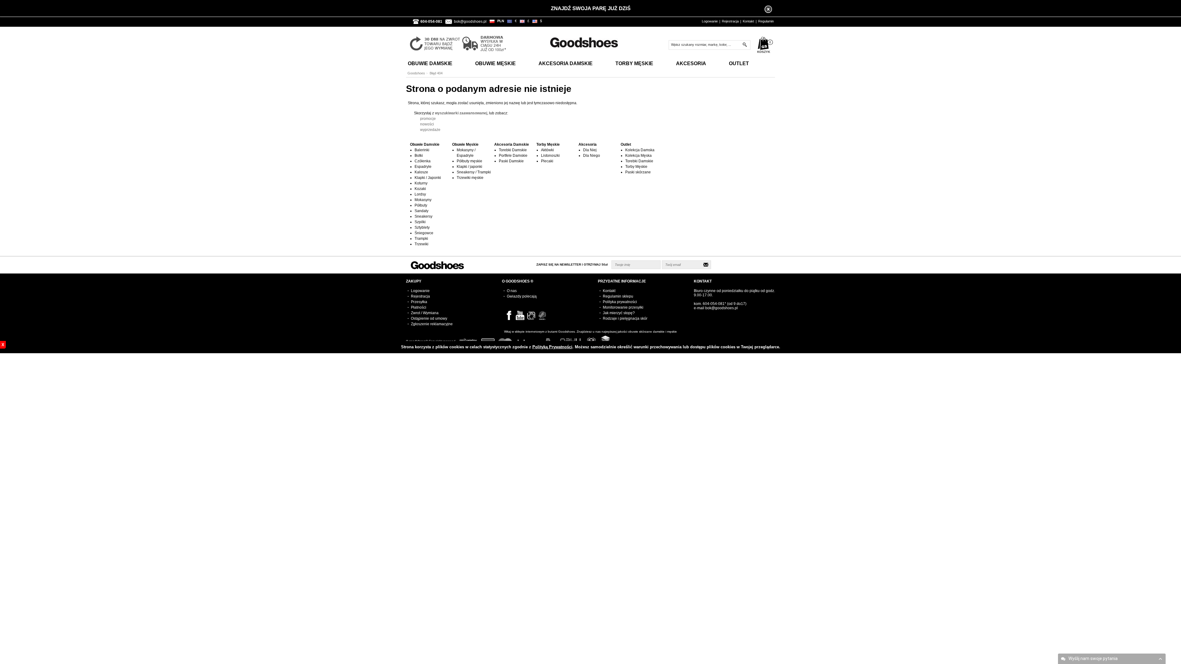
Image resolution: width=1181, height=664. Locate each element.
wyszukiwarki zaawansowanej (461, 113)
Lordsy (420, 194)
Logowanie (710, 21)
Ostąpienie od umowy (429, 318)
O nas (512, 291)
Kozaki (420, 189)
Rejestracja (730, 21)
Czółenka (423, 161)
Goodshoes (416, 73)
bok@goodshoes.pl (470, 21)
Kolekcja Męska (638, 155)
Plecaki (547, 161)
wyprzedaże (430, 130)
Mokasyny (423, 200)
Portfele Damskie (513, 155)
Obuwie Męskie (495, 63)
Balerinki (422, 150)
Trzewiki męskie (470, 178)
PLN (500, 21)
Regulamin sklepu (618, 296)
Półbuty (421, 205)
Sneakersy (423, 216)
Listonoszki (550, 155)
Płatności (418, 307)
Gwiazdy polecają (522, 296)
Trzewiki (421, 244)
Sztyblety (422, 227)
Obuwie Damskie (430, 63)
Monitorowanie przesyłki (623, 307)
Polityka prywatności (620, 302)
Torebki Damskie (513, 150)
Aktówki (547, 150)
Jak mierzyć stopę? (619, 313)
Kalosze (421, 172)
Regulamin (766, 21)
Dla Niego (591, 155)
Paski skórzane (638, 172)
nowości (427, 124)
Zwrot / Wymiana (425, 313)
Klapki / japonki (469, 166)
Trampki (421, 238)
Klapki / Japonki (428, 178)
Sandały (421, 211)
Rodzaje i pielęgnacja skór (625, 318)
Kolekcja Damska (639, 150)
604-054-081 (714, 304)
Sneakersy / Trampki (474, 172)
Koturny (421, 183)
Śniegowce (424, 233)
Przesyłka (419, 302)
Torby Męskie (634, 63)
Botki (419, 155)
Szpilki (420, 222)
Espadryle (423, 166)
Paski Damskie (511, 161)
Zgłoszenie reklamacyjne (432, 324)
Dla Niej (590, 150)
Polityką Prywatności (552, 347)
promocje (428, 119)
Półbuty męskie (469, 161)
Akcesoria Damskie (566, 63)
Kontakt (748, 21)
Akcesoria (691, 63)
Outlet (739, 63)
